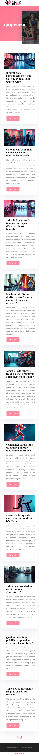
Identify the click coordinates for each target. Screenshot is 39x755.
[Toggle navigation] (31, 2)
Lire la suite (13, 118)
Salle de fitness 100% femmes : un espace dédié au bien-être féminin (18, 225)
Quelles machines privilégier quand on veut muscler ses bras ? (19, 640)
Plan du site (19, 753)
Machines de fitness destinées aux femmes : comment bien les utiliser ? (19, 298)
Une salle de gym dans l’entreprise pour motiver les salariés (19, 152)
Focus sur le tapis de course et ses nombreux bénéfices (20, 518)
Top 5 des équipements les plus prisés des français (19, 691)
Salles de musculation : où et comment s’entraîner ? (19, 589)
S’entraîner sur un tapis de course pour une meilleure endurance (20, 447)
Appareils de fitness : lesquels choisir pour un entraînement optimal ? (20, 373)
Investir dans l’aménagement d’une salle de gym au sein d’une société (18, 77)
